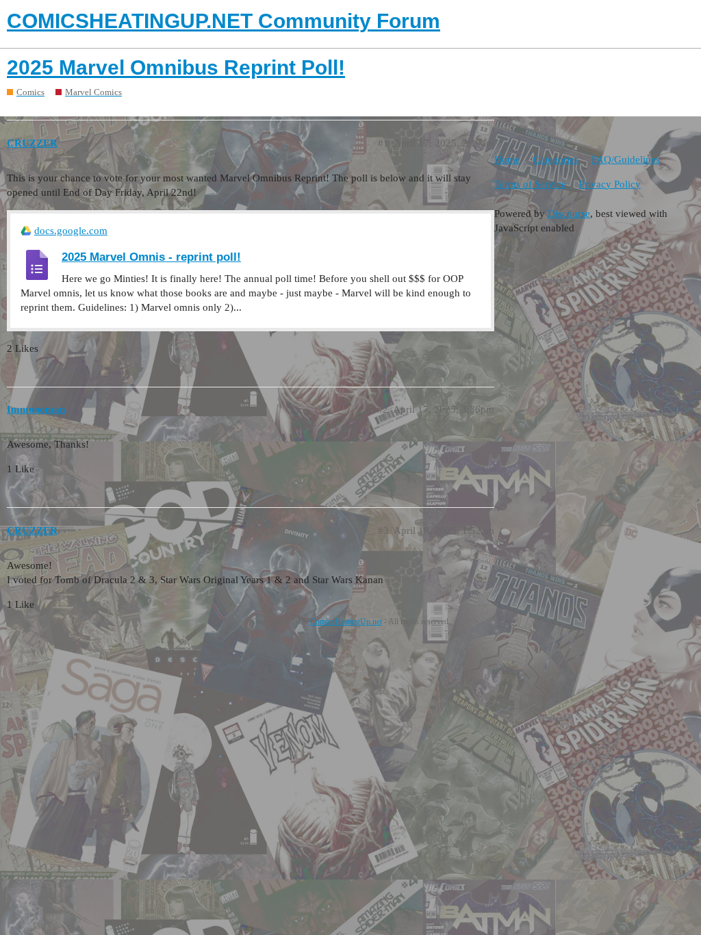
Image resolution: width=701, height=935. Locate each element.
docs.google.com (70, 230)
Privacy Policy (610, 184)
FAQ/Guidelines (625, 159)
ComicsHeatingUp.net (346, 621)
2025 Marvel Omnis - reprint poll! (151, 257)
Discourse (569, 213)
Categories (555, 159)
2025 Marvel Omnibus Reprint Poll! (176, 67)
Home (507, 159)
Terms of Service (530, 184)
